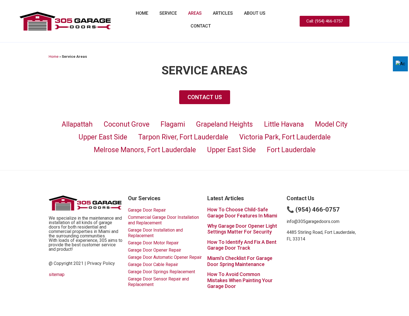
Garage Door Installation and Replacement (155, 232)
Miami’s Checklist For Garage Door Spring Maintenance (239, 261)
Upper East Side (102, 137)
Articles (223, 13)
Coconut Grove (126, 124)
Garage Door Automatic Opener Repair (165, 257)
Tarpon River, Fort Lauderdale (183, 137)
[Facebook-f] (373, 21)
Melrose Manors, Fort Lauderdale (145, 150)
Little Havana (284, 124)
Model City (331, 124)
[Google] (382, 21)
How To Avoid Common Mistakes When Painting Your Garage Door (240, 280)
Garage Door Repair (147, 210)
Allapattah (77, 124)
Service (168, 13)
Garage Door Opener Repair (154, 250)
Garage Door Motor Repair (153, 242)
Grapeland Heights (224, 124)
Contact (201, 26)
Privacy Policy (101, 263)
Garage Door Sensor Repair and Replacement (158, 281)
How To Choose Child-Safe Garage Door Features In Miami (242, 213)
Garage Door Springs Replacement (161, 271)
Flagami (173, 124)
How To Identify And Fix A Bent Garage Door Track (242, 245)
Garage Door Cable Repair (153, 264)
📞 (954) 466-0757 (313, 209)
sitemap (57, 274)
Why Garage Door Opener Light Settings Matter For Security (242, 229)
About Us (254, 13)
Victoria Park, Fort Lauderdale (285, 137)
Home (142, 13)
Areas (195, 13)
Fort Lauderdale (291, 150)
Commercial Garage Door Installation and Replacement (163, 220)
